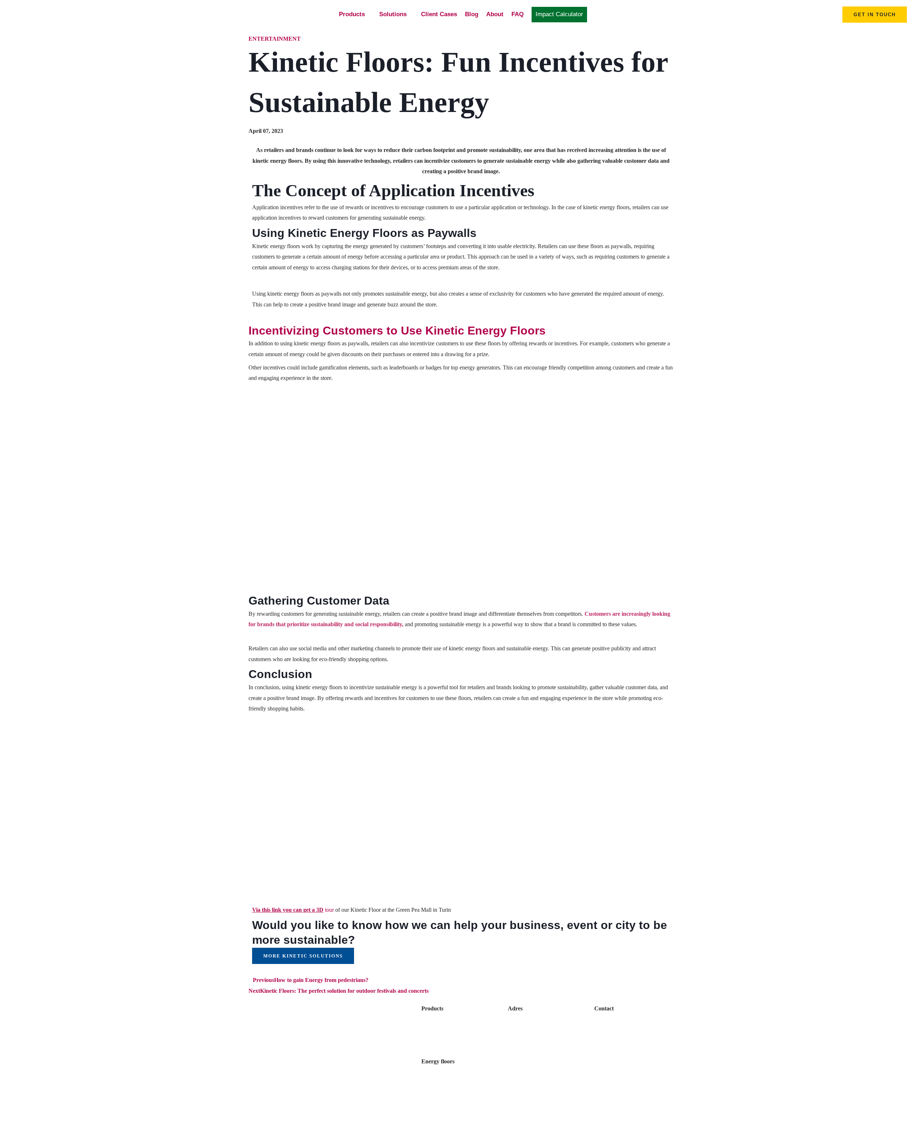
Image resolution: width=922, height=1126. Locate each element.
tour (293, 910)
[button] (874, 14)
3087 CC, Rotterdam (533, 1035)
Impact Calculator (559, 14)
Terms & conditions (618, 1061)
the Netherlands (527, 1048)
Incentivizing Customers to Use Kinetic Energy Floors (397, 330)
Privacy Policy (611, 1048)
